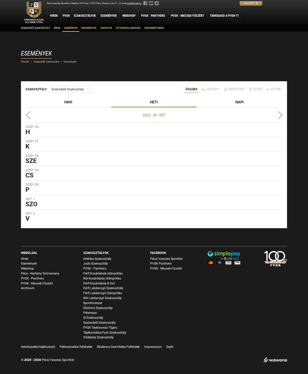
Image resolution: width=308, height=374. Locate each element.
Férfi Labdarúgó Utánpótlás (102, 293)
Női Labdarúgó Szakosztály (102, 298)
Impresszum (153, 347)
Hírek (54, 15)
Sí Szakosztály (93, 318)
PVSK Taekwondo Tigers (100, 328)
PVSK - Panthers (153, 15)
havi (68, 102)
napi (239, 102)
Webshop (129, 15)
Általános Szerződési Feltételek (118, 347)
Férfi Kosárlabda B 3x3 (99, 283)
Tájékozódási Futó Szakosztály (104, 333)
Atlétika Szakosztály (97, 259)
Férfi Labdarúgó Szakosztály (103, 288)
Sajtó (169, 347)
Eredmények (89, 28)
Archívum (27, 288)
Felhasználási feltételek (76, 347)
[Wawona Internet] (275, 360)
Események (109, 15)
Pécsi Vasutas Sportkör (166, 259)
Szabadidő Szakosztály (35, 28)
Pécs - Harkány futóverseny (40, 273)
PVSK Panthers (161, 263)
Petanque (90, 313)
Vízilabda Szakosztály (98, 337)
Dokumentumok (154, 28)
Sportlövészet (92, 303)
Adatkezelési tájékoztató (38, 347)
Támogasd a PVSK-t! (224, 15)
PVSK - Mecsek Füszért (187, 15)
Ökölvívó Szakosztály (98, 308)
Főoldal (25, 61)
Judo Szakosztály (95, 263)
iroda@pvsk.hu (134, 3)
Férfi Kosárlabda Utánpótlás (103, 273)
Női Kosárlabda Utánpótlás (102, 278)
